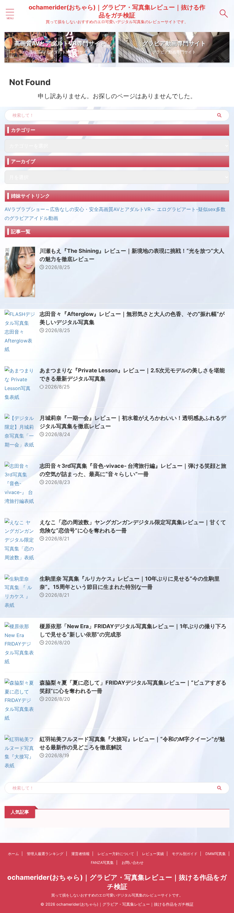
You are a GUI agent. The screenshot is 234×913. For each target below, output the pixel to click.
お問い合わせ (133, 862)
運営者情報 (80, 853)
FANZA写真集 (102, 862)
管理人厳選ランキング (45, 853)
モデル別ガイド (184, 853)
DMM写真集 (215, 853)
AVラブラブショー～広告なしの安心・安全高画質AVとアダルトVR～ (80, 209)
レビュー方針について (116, 853)
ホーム (13, 853)
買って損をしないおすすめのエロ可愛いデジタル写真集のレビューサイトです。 (117, 895)
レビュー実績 (153, 853)
